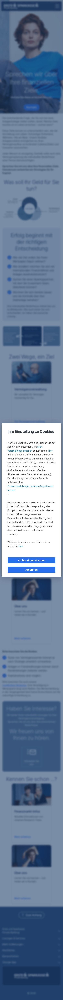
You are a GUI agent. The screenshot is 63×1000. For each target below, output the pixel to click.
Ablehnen (31, 569)
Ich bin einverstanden (31, 560)
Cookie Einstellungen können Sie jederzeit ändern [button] (30, 488)
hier (21, 546)
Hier (50, 450)
